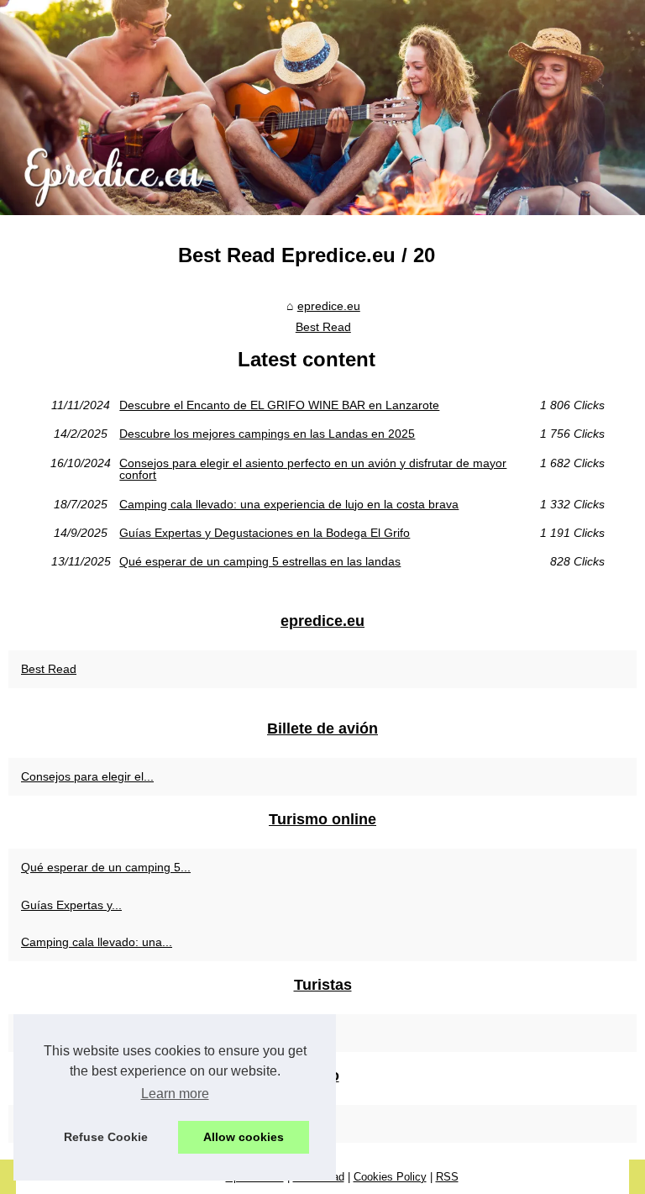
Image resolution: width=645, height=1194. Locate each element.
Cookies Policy (390, 1176)
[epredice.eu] (322, 107)
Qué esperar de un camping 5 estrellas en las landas (260, 561)
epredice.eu (328, 306)
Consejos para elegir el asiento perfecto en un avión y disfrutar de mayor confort (312, 469)
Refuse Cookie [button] (106, 1137)
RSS (447, 1176)
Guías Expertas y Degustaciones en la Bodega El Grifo (264, 533)
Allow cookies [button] (243, 1137)
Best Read (323, 327)
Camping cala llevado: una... (96, 942)
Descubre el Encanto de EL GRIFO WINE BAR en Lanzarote (279, 405)
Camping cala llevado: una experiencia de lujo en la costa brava (289, 504)
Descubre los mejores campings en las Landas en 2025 (267, 433)
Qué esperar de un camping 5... (106, 867)
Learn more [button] (175, 1093)
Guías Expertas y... (71, 905)
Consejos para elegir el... (87, 776)
